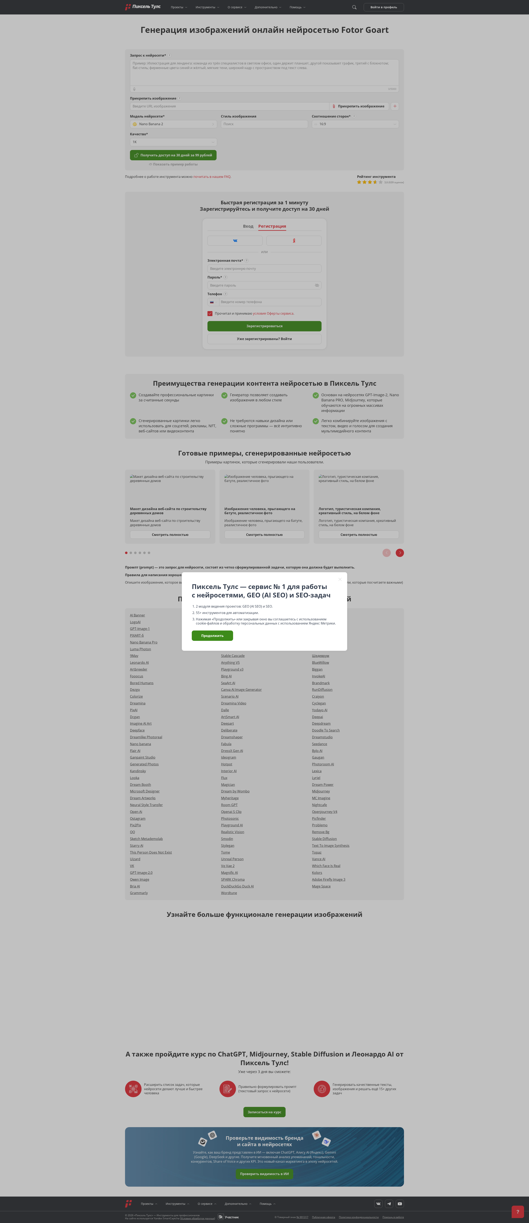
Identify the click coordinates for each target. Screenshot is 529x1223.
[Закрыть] (340, 579)
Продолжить (212, 635)
